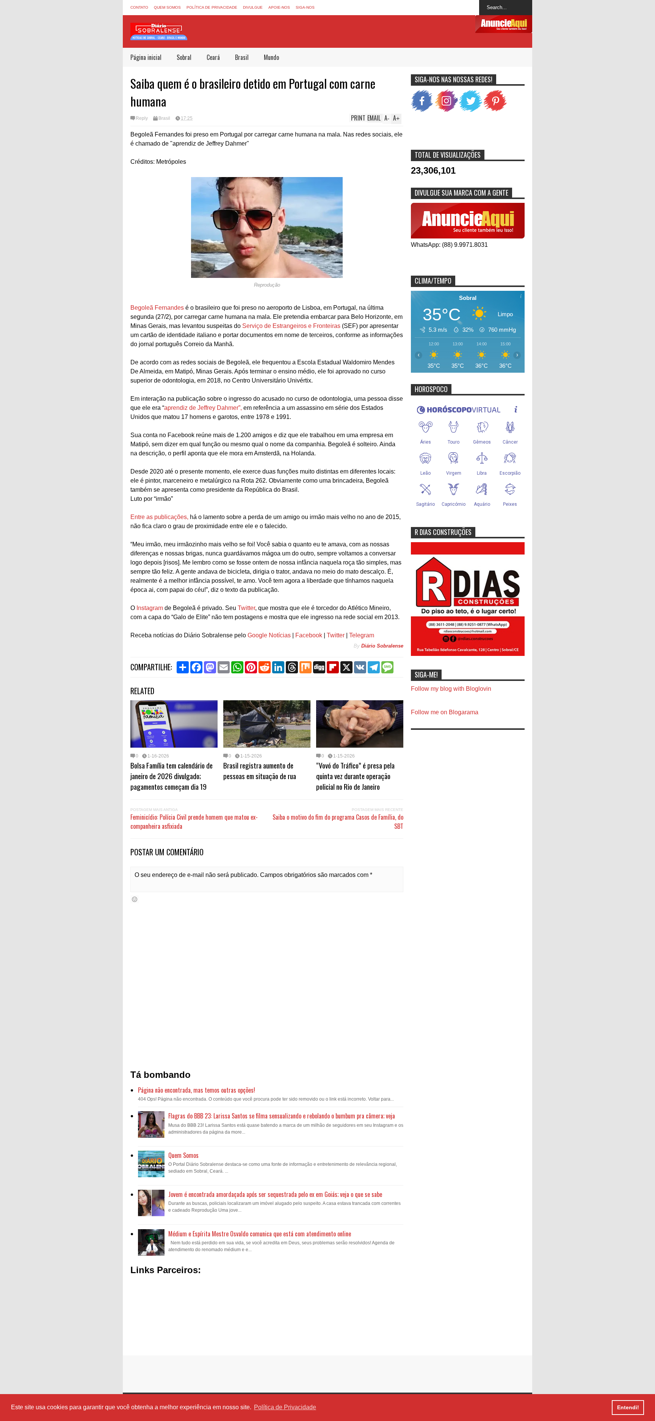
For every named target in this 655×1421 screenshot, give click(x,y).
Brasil (242, 57)
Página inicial (145, 57)
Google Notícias (269, 635)
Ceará (213, 57)
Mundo (271, 57)
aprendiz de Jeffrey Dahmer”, (203, 408)
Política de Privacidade (211, 7)
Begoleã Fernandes (157, 307)
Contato (139, 7)
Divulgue (253, 7)
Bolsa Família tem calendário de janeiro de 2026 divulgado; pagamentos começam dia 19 (171, 776)
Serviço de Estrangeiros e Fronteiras (291, 326)
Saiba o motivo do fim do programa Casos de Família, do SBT (338, 821)
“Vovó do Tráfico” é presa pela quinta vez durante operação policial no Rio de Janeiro (355, 776)
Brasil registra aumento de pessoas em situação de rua (259, 770)
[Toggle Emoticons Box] (134, 899)
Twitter (246, 608)
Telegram (361, 635)
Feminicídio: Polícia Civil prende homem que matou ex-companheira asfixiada (194, 821)
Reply (142, 118)
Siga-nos (305, 7)
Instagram (149, 608)
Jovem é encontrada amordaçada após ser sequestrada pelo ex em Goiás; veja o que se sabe (275, 1194)
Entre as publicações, (159, 517)
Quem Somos (167, 7)
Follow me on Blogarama (444, 712)
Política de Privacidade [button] (285, 1407)
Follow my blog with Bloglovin (451, 688)
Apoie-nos (279, 7)
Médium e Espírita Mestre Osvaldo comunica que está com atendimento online (259, 1233)
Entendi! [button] (628, 1407)
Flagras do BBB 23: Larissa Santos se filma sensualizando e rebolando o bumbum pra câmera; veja (281, 1115)
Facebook (308, 635)
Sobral (184, 57)
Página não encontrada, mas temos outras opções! (196, 1090)
